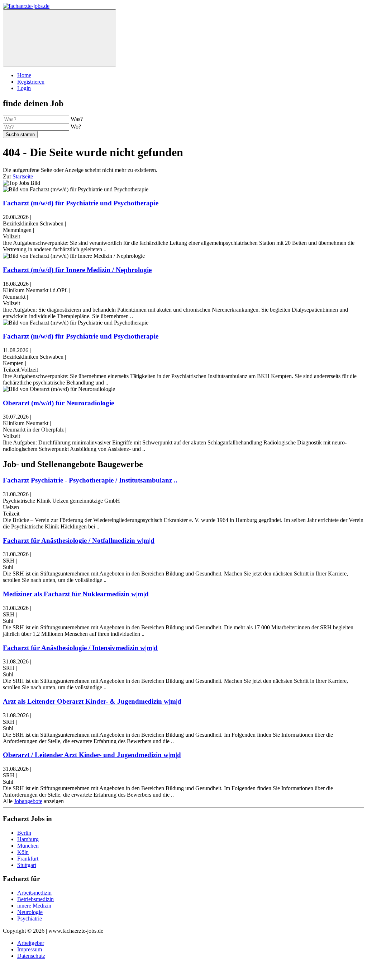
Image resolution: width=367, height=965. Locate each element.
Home (24, 75)
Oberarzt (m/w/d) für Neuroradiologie (58, 403)
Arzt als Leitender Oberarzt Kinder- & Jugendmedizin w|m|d (92, 701)
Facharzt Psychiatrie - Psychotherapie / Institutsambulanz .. (90, 480)
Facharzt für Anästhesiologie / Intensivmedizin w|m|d (80, 648)
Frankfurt (27, 859)
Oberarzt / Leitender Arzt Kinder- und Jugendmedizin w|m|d (92, 755)
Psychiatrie (29, 918)
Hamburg (28, 839)
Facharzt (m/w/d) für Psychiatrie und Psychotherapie (80, 203)
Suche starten (20, 134)
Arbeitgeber (30, 943)
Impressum (29, 949)
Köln (23, 852)
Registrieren (30, 82)
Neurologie (30, 912)
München (28, 846)
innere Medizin (34, 906)
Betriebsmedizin (35, 899)
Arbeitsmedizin (34, 893)
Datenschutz (31, 956)
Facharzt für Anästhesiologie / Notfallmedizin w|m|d (78, 540)
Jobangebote (28, 801)
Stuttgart (26, 865)
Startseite (23, 176)
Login (24, 88)
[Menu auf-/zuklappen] (59, 37)
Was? (77, 119)
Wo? (76, 126)
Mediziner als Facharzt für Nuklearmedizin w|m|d (76, 594)
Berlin (24, 833)
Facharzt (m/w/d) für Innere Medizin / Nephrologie (77, 270)
